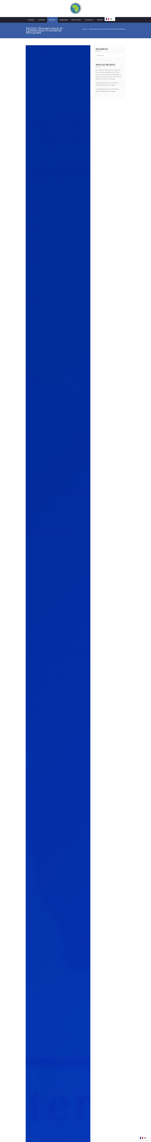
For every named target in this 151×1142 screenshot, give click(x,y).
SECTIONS (52, 20)
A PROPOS (30, 20)
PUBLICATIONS (76, 20)
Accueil (85, 29)
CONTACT (100, 20)
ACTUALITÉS (89, 20)
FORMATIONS (64, 20)
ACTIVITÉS (41, 20)
